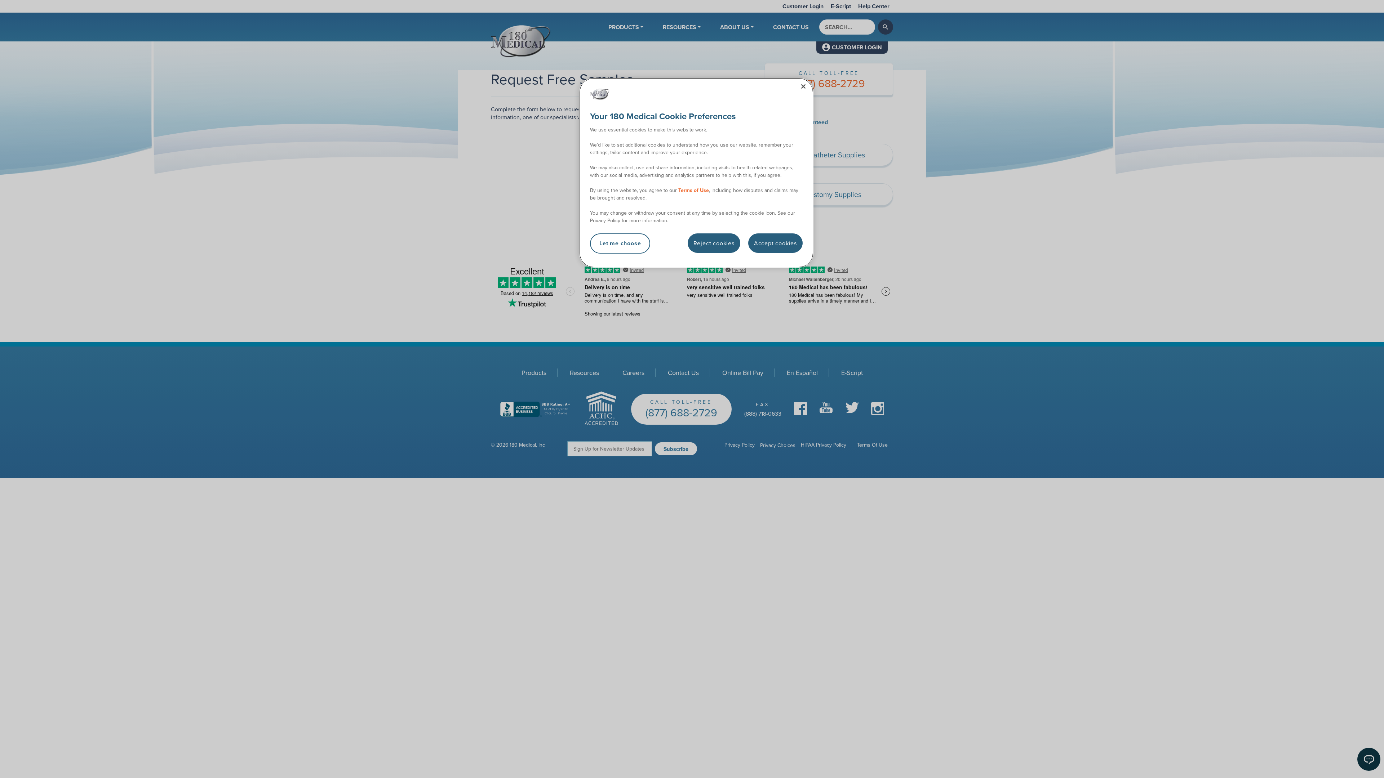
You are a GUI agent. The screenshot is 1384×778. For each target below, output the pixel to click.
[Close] (803, 86)
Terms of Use (693, 190)
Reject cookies (714, 243)
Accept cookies (775, 243)
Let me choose (620, 243)
